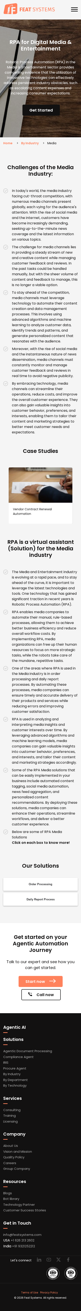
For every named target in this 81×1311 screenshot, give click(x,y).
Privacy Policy (49, 1292)
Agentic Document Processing (27, 1051)
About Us (10, 1145)
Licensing (10, 1121)
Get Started (41, 110)
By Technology (15, 1085)
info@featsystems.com (22, 1234)
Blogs (7, 1193)
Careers (9, 1163)
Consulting (12, 1110)
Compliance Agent (18, 1057)
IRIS (5, 1062)
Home (8, 143)
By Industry (30, 143)
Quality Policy (13, 1157)
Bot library (11, 1198)
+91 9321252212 (23, 1246)
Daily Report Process (41, 899)
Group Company (16, 1168)
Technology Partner (19, 1204)
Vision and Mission (17, 1151)
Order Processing (40, 884)
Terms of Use (29, 1292)
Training (9, 1115)
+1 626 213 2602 (22, 1240)
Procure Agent (14, 1068)
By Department (15, 1080)
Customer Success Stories (24, 1210)
